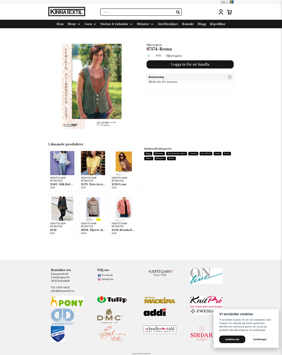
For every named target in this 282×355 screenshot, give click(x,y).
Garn (88, 24)
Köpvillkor (218, 24)
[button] (232, 2)
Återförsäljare (168, 24)
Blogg (202, 24)
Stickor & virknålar (114, 24)
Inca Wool (206, 153)
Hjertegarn (154, 44)
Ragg (148, 153)
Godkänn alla (232, 339)
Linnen (193, 153)
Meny (72, 24)
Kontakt (188, 24)
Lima (217, 153)
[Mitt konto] (221, 12)
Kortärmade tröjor (176, 153)
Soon (226, 153)
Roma (171, 158)
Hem (60, 24)
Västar (149, 158)
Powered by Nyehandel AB (141, 353)
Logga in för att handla (190, 64)
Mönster (143, 24)
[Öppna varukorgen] (229, 12)
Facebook (107, 275)
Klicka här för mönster (163, 81)
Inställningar (260, 339)
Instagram (107, 279)
